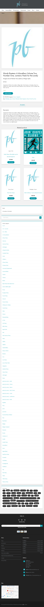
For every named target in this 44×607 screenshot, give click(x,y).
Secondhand (5, 445)
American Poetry (6, 244)
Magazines (18, 97)
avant (4, 493)
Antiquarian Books (6, 250)
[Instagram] (24, 520)
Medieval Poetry (5, 369)
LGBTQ (4, 341)
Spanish (4, 506)
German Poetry (5, 302)
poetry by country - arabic (7, 381)
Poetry (28, 98)
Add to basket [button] (11, 162)
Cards (4, 256)
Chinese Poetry (5, 262)
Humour (14, 97)
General (4, 298)
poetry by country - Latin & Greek (9, 390)
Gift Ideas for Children (7, 305)
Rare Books (5, 420)
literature (4, 353)
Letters (4, 338)
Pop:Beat (4, 402)
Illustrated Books (5, 317)
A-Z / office (5, 231)
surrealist (8, 506)
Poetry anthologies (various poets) (32, 500)
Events (29, 10)
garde (39, 493)
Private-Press (31, 98)
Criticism (4, 277)
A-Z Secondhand (6, 234)
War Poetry (5, 472)
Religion (4, 423)
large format (5, 329)
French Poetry (5, 295)
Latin (3, 332)
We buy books (16, 10)
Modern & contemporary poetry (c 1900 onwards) (28, 498)
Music (38, 498)
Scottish (4, 439)
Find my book (23, 10)
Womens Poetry (5, 481)
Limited (20, 98)
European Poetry (6, 292)
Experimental (29, 493)
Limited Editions (5, 347)
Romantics (4, 430)
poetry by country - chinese (7, 384)
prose (4, 408)
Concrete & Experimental (7, 268)
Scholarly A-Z (5, 436)
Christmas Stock (5, 265)
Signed (36, 503)
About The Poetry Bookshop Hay (7, 555)
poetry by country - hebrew (7, 387)
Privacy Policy (3, 560)
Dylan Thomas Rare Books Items (8, 283)
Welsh (4, 475)
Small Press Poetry (6, 454)
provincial (4, 411)
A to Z (4, 225)
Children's (4, 259)
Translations (5, 460)
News (33, 10)
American (4, 241)
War (3, 469)
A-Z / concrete (5, 228)
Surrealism (4, 457)
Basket (3, 13)
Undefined (4, 466)
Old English (5, 375)
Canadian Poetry (6, 253)
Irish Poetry (5, 323)
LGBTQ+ (4, 344)
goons (11, 98)
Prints (3, 405)
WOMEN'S (29, 506)
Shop (3, 10)
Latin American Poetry (6, 335)
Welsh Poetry (5, 478)
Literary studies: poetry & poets (7, 498)
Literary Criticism (5, 350)
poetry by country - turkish (7, 399)
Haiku (4, 311)
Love (3, 356)
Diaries (4, 280)
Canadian (8, 493)
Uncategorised (5, 463)
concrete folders (5, 271)
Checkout (3, 548)
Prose (19, 503)
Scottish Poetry (5, 442)
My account (3, 543)
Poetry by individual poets (9, 503)
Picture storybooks (6, 500)
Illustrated (17, 98)
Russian (4, 433)
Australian (35, 490)
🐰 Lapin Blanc (25, 604)
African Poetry (5, 237)
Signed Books (5, 451)
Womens (35, 506)
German (4, 495)
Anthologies (7, 98)
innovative (24, 495)
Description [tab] (22, 104)
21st (11, 490)
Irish (29, 495)
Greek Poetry (5, 308)
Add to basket (8, 93)
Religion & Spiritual (6, 427)
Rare (35, 98)
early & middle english (7, 286)
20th (8, 490)
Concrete (13, 493)
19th (4, 490)
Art (27, 490)
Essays (4, 289)
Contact (37, 10)
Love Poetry (5, 359)
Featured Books (9, 10)
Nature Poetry (5, 372)
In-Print (4, 320)
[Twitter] (21, 520)
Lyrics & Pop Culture (6, 362)
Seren (4, 448)
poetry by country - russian (7, 393)
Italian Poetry (5, 326)
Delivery (2, 550)
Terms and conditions (5, 553)
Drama (23, 493)
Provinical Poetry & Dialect (7, 414)
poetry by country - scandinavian (8, 396)
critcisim (4, 274)
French (35, 493)
